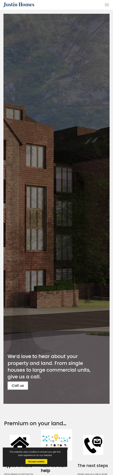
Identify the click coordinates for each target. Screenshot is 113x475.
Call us (18, 385)
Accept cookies (36, 461)
